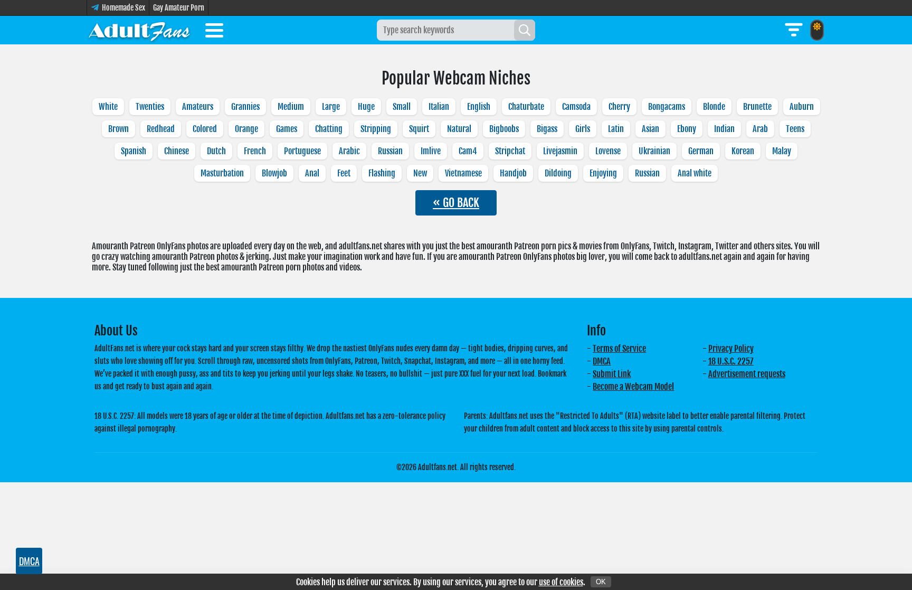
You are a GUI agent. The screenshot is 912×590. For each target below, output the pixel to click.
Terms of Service (619, 348)
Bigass (547, 129)
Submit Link (612, 374)
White (108, 106)
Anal (312, 173)
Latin (616, 129)
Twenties (150, 106)
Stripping (375, 129)
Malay (781, 151)
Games (286, 129)
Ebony (686, 129)
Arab (760, 129)
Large (331, 106)
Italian (439, 106)
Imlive (431, 151)
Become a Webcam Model (633, 386)
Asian (650, 129)
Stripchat (510, 151)
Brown (118, 129)
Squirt (419, 129)
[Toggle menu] (214, 32)
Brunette (757, 106)
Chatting (329, 129)
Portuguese (302, 151)
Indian (724, 129)
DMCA (602, 361)
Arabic (349, 151)
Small (402, 106)
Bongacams (666, 106)
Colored (205, 129)
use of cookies (561, 582)
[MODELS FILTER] (794, 30)
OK (601, 582)
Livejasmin (560, 151)
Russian (390, 151)
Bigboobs (504, 129)
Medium (291, 106)
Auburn (802, 106)
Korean (743, 151)
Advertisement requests (746, 374)
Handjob (513, 173)
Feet (343, 173)
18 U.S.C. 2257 (731, 361)
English (478, 106)
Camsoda (576, 106)
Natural (459, 129)
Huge (366, 106)
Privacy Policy (731, 348)
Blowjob (274, 173)
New (420, 173)
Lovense (608, 151)
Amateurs (197, 106)
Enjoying (603, 173)
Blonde (714, 106)
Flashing (381, 173)
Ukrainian (654, 151)
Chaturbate (526, 106)
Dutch (216, 151)
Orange (246, 129)
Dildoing (558, 173)
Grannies (245, 106)
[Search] (524, 30)
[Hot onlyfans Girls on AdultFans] (139, 30)
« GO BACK (456, 202)
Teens (795, 129)
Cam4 (468, 151)
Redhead (161, 129)
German (701, 151)
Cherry (619, 106)
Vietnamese (463, 173)
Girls (582, 129)
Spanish (133, 151)
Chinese (176, 151)
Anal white (694, 173)
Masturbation (222, 173)
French (255, 151)
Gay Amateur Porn (178, 7)
